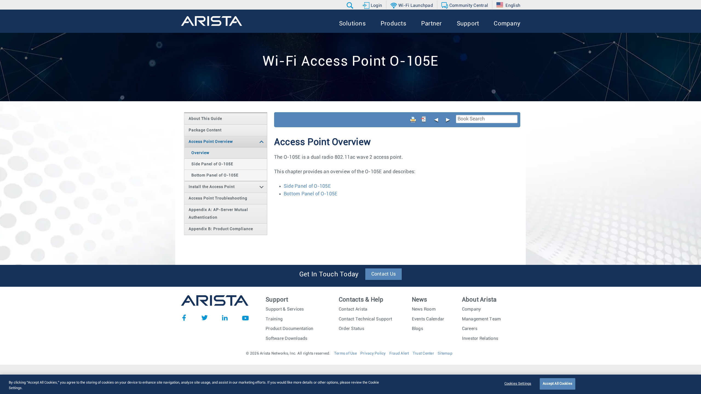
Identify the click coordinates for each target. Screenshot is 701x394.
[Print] (413, 119)
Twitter (204, 317)
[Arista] (211, 21)
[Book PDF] (423, 119)
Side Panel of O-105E (307, 186)
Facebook (184, 317)
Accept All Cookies (557, 384)
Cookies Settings (517, 384)
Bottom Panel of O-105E (311, 194)
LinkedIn (225, 317)
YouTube (245, 317)
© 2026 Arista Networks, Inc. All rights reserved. (288, 353)
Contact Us (383, 274)
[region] (350, 384)
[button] (351, 5)
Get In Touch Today (329, 274)
